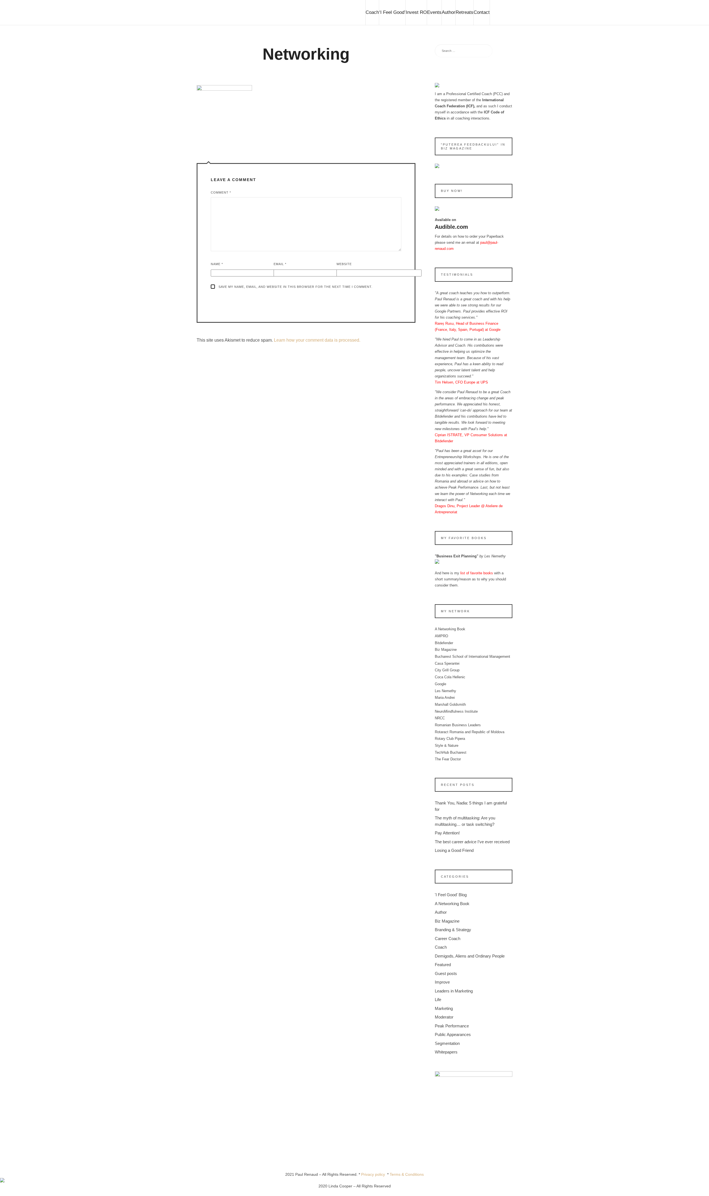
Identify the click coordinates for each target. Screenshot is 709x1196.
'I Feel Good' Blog (451, 894)
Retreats (464, 12)
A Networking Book (450, 629)
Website (344, 264)
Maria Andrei (445, 697)
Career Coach (447, 938)
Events (434, 12)
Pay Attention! (447, 833)
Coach (372, 12)
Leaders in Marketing (454, 991)
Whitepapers (446, 1052)
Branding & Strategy (453, 929)
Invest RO (416, 12)
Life (438, 999)
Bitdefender (444, 643)
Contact (482, 12)
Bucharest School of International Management (472, 656)
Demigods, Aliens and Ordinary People (470, 956)
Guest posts (446, 973)
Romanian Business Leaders (458, 725)
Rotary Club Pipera (450, 739)
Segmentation (447, 1043)
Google (440, 684)
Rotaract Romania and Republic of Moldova (469, 732)
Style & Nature (446, 745)
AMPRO (441, 636)
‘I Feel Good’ (392, 12)
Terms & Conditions (407, 1174)
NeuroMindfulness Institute (456, 711)
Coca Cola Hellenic (450, 677)
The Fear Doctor (448, 759)
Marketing (444, 1008)
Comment (221, 192)
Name (217, 264)
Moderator (444, 1017)
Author (448, 12)
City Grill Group (447, 670)
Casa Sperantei (447, 663)
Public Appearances (453, 1034)
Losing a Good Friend (454, 850)
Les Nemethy (445, 691)
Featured (443, 964)
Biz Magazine (446, 649)
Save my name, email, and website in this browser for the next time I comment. (296, 286)
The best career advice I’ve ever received (472, 841)
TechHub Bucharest (450, 752)
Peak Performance (452, 1026)
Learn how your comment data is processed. (317, 340)
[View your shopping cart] (501, 12)
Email (280, 264)
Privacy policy (374, 1174)
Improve (442, 982)
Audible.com (451, 227)
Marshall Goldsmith (450, 704)
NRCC (440, 718)
